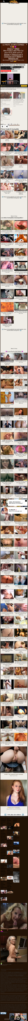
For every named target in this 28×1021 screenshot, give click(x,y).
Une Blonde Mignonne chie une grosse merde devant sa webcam (20, 689)
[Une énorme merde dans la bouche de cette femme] (7, 450)
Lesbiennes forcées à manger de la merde (7, 325)
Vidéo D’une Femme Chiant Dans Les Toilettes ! (21, 599)
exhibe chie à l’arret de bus (7, 299)
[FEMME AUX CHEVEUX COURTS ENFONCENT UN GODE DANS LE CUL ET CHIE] (7, 436)
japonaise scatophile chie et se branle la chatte (7, 664)
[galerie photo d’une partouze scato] (20, 159)
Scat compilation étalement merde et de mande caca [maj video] (21, 743)
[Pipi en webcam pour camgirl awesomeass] (7, 398)
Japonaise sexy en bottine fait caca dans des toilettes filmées (21, 272)
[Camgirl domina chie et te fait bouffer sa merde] (7, 424)
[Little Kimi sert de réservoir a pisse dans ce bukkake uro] (7, 238)
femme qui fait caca (6, 67)
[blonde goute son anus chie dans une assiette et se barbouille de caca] (20, 607)
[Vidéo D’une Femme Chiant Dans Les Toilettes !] (20, 593)
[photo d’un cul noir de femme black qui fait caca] (20, 174)
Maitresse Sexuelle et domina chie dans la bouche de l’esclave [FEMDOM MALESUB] (21, 429)
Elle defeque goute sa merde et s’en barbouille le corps (20, 701)
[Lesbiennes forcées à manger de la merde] (7, 320)
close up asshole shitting (15, 820)
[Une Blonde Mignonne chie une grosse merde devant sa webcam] (20, 683)
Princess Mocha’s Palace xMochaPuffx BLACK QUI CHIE (7, 271)
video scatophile (18, 67)
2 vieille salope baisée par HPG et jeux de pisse (7, 375)
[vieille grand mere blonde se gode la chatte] (10, 837)
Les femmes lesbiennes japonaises (7, 600)
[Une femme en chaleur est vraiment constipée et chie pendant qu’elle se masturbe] (7, 279)
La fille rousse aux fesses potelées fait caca (7, 496)
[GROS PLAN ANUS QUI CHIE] (20, 567)
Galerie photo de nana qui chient (21, 651)
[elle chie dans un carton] (7, 542)
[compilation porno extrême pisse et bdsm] (7, 516)
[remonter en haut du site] (24, 1017)
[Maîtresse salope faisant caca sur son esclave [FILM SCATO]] (7, 555)
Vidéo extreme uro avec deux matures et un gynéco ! (20, 638)
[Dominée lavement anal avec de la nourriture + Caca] (7, 620)
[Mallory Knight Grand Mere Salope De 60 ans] (10, 877)
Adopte (7, 55)
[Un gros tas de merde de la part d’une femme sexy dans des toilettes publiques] (20, 306)
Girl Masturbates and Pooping (16, 847)
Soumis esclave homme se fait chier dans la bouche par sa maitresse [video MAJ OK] (7, 743)
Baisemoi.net (13, 59)
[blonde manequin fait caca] (7, 383)
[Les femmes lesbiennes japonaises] (7, 594)
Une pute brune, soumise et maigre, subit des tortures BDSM (9, 885)
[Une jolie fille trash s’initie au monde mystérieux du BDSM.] (10, 866)
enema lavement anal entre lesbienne (21, 140)
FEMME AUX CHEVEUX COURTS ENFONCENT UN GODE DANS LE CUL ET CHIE (7, 441)
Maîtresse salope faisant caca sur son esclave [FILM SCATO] (7, 561)
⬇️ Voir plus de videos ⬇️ (14, 815)
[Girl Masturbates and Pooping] (16, 851)
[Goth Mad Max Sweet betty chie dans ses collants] (20, 449)
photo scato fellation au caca (7, 180)
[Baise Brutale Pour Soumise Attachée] (10, 827)
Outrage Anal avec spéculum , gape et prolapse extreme (20, 375)
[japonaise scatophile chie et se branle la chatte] (7, 658)
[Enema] (7, 134)
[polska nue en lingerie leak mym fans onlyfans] (4, 827)
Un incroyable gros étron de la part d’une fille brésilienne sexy (7, 638)
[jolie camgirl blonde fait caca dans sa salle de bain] (7, 697)
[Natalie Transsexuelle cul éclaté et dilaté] (7, 186)
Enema (7, 139)
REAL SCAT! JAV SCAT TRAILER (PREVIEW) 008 (7, 650)
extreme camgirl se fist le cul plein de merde (20, 716)
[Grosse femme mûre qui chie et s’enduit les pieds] (20, 724)
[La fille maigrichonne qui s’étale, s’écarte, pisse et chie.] (20, 542)
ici (6, 1011)
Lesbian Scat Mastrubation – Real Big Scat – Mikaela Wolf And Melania (20, 388)
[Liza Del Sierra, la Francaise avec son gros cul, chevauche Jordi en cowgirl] (4, 861)
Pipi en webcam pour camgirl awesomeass (7, 405)
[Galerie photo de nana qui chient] (20, 645)
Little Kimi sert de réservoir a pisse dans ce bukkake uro (7, 244)
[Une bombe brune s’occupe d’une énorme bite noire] (4, 891)
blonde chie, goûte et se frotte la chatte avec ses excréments (21, 244)
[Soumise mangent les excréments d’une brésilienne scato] (20, 292)
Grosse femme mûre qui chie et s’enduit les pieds (20, 730)
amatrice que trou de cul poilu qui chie (20, 586)
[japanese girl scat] (16, 862)
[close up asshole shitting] (16, 824)
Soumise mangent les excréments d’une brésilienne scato (20, 298)
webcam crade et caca (7, 68)
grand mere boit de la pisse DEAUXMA (7, 258)
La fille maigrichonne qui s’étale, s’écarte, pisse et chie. (20, 548)
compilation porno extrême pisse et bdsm (7, 522)
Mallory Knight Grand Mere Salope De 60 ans (10, 871)
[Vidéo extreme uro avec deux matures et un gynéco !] (20, 632)
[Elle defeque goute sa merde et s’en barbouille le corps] (20, 697)
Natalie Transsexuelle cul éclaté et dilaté (7, 192)
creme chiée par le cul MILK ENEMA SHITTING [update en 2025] (20, 153)
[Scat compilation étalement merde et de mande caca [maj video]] (20, 737)
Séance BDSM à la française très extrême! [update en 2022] (21, 523)
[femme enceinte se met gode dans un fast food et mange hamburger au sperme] (7, 464)
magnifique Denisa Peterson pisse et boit (7, 676)
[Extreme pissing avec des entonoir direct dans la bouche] (20, 279)
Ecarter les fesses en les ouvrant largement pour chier (5, 101)
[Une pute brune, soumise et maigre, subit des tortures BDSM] (10, 892)
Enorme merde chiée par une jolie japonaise (20, 442)
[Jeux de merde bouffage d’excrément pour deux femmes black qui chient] (7, 724)
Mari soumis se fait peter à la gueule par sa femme (21, 496)
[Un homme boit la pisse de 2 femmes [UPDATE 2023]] (7, 711)
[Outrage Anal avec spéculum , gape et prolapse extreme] (20, 370)
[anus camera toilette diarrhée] (20, 620)
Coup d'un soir (9, 57)
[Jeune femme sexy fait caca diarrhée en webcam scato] (20, 555)
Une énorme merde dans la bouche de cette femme (7, 456)
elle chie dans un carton (7, 547)
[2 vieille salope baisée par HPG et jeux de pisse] (7, 370)
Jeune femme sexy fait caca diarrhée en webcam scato (20, 561)
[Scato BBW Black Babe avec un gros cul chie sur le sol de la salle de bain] (19, 95)
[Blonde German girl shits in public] (16, 843)
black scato (17, 68)
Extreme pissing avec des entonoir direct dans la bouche (21, 286)
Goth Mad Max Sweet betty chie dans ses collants (21, 455)
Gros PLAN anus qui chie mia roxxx (7, 585)
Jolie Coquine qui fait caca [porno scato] (7, 572)
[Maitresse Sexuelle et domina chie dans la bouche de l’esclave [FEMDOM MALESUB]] (20, 424)
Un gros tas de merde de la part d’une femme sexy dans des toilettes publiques (20, 312)
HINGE (17, 49)
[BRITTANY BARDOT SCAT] (16, 833)
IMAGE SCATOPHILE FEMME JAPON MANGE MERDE (7, 167)
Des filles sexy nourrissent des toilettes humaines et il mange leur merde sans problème (21, 662)
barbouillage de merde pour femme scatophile (7, 313)
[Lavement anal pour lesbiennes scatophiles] (7, 530)
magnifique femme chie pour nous (7, 691)
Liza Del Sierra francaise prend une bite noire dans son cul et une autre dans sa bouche (4, 836)
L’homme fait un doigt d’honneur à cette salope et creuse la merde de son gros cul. (7, 231)
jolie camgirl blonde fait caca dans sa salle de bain (7, 703)
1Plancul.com (16, 55)
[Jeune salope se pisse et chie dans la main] (7, 477)
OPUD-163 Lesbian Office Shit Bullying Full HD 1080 (20, 677)
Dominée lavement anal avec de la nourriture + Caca (7, 626)
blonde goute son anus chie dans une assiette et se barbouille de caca (21, 613)
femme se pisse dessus (20, 361)
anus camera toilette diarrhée (21, 626)
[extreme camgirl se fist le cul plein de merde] (20, 710)
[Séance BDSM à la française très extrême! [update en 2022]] (20, 516)
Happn (19, 57)
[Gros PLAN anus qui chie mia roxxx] (7, 579)
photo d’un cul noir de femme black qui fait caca (21, 180)
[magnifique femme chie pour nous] (7, 684)
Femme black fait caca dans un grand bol (7, 363)
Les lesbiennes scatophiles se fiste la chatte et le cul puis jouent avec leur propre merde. (7, 613)
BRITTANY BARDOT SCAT (15, 829)
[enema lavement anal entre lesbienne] (20, 134)
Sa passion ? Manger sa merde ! (20, 417)
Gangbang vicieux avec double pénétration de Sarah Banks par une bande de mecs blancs (4, 869)
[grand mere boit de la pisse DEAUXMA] (7, 252)
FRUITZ (10, 49)
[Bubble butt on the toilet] (16, 877)
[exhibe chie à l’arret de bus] (7, 294)
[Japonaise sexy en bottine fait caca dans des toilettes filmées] (20, 266)
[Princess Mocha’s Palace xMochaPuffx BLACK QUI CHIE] (7, 265)
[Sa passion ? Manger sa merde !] (20, 411)
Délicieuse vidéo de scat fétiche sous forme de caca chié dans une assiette (21, 231)
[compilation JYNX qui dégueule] (20, 187)
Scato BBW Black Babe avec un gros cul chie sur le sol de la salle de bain (18, 101)
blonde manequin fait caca (7, 389)
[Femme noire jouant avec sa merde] (6, 111)
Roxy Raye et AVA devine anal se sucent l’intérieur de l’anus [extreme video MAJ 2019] (20, 535)
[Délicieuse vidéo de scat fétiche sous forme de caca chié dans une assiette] (20, 225)
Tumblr (16, 1015)
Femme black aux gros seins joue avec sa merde (20, 482)
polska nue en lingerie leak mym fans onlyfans (3, 821)
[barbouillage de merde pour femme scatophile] (7, 307)
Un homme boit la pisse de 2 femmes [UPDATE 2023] (7, 717)
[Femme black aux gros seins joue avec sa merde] (20, 477)
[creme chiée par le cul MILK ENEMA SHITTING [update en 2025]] (20, 147)
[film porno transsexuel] (4, 898)
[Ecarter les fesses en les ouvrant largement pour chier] (6, 95)
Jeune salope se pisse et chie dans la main (7, 483)
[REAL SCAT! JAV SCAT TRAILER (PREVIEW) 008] (7, 645)
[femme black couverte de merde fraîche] (20, 252)
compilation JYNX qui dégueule (21, 192)
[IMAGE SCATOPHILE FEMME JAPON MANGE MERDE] (7, 160)
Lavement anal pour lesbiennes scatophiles (7, 535)
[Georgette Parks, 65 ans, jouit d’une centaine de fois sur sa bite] (10, 852)
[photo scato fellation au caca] (7, 174)
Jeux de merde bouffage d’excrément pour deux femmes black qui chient (7, 730)
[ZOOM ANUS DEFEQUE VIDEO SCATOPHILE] (7, 412)
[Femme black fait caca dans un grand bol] (7, 357)
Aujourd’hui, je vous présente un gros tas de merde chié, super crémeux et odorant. (20, 401)
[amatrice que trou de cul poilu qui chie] (20, 580)
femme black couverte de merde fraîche (21, 257)
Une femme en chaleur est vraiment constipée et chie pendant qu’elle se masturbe (7, 285)
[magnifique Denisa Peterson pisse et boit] (7, 670)
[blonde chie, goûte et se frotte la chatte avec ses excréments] (20, 238)
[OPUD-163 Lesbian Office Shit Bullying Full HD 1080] (20, 671)
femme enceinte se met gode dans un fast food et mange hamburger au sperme (7, 470)
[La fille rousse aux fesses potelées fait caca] (7, 490)
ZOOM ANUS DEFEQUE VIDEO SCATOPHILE (7, 418)
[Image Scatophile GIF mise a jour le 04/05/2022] (7, 147)
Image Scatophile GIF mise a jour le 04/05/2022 (7, 153)
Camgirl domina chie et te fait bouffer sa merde (7, 429)
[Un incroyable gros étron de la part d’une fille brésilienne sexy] (7, 632)
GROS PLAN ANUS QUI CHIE (21, 572)
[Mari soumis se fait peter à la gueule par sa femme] (20, 490)
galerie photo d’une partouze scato (20, 165)
